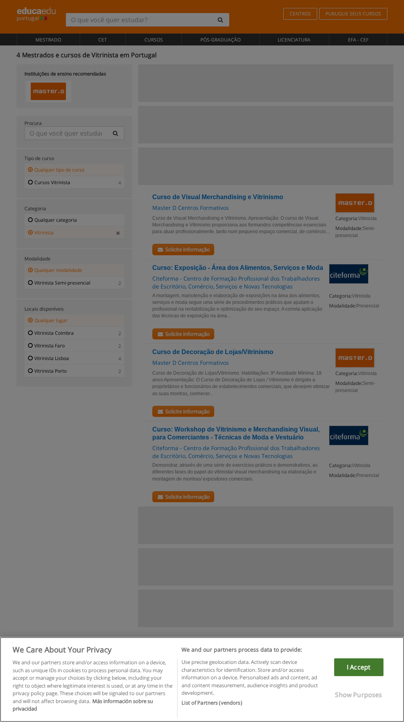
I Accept (358, 667)
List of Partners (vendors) (211, 702)
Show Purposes (358, 694)
